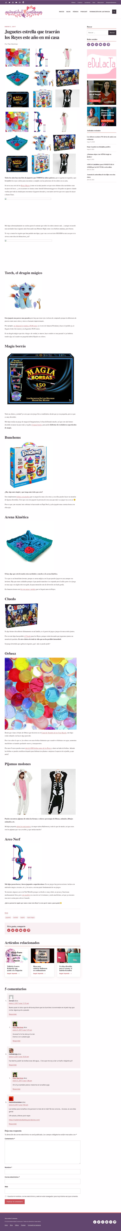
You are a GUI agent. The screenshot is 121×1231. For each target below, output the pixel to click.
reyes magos (30, 917)
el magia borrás (36, 425)
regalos (22, 917)
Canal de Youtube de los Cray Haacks (54, 733)
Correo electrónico (12, 1177)
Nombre (8, 1167)
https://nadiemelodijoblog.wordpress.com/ (24, 1120)
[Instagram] (13, 2)
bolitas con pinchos (23, 497)
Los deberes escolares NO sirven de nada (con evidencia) (101, 138)
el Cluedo (27, 636)
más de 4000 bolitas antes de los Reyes (38, 748)
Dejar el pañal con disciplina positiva (98, 147)
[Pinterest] (23, 2)
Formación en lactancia (100, 12)
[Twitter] (9, 2)
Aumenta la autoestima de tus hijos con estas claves (101, 175)
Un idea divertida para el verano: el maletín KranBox (65, 968)
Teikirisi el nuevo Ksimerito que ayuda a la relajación (14, 968)
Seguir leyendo (12, 973)
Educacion (101, 2)
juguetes (8, 917)
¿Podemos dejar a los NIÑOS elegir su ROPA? (99, 155)
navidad (15, 917)
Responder (13, 1014)
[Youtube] (16, 2)
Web (6, 1187)
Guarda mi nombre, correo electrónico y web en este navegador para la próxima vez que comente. (42, 1196)
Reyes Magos (25, 185)
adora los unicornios (24, 826)
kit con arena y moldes (28, 589)
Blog (68, 12)
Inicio (61, 12)
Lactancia (87, 2)
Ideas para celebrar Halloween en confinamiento (40, 968)
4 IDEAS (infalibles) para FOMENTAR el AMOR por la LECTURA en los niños (100, 165)
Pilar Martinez (18, 1027)
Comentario (10, 1139)
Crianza (80, 2)
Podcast (84, 12)
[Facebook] (6, 2)
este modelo (26, 895)
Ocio (94, 2)
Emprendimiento (111, 2)
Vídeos (73, 2)
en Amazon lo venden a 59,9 (23, 326)
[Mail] (19, 2)
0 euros (35, 326)
